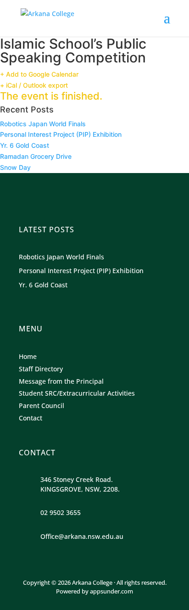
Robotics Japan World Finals (43, 124)
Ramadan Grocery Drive (36, 156)
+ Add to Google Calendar (39, 74)
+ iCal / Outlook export (34, 85)
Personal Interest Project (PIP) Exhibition (61, 134)
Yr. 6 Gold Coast (24, 145)
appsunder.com (111, 591)
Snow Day (15, 167)
